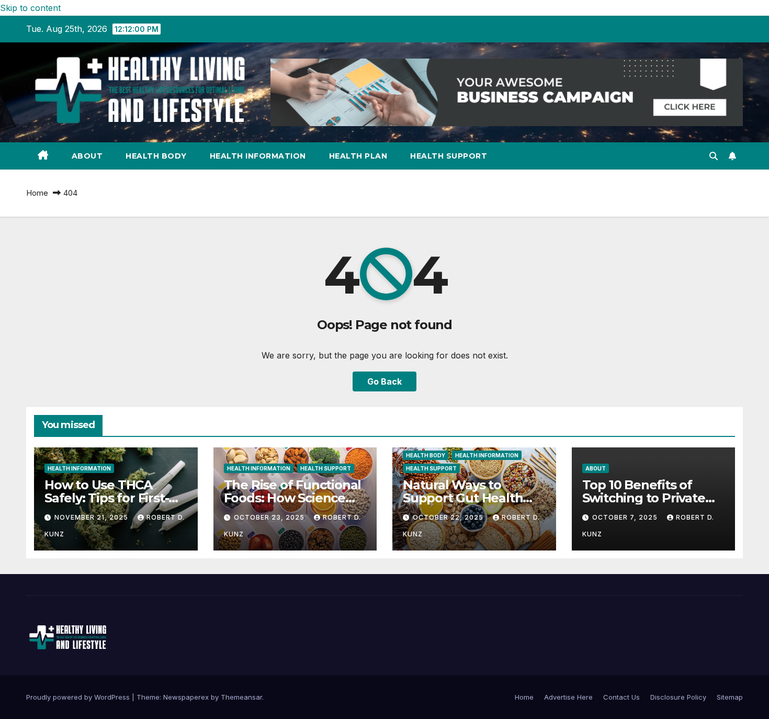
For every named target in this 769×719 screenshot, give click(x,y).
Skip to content (30, 8)
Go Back (384, 381)
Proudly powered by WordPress (79, 697)
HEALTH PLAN (358, 156)
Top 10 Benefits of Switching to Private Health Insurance (643, 498)
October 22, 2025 (449, 517)
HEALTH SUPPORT (448, 156)
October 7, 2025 (626, 517)
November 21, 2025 (92, 517)
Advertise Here (568, 697)
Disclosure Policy (678, 697)
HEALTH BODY (156, 156)
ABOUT (87, 156)
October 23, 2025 (270, 517)
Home (37, 193)
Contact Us (621, 697)
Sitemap (730, 697)
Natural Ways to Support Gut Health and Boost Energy (463, 498)
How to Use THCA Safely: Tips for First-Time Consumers (106, 498)
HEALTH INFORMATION (258, 156)
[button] (713, 156)
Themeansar (241, 697)
